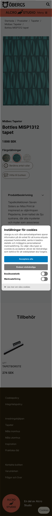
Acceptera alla (26, 259)
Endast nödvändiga (26, 267)
